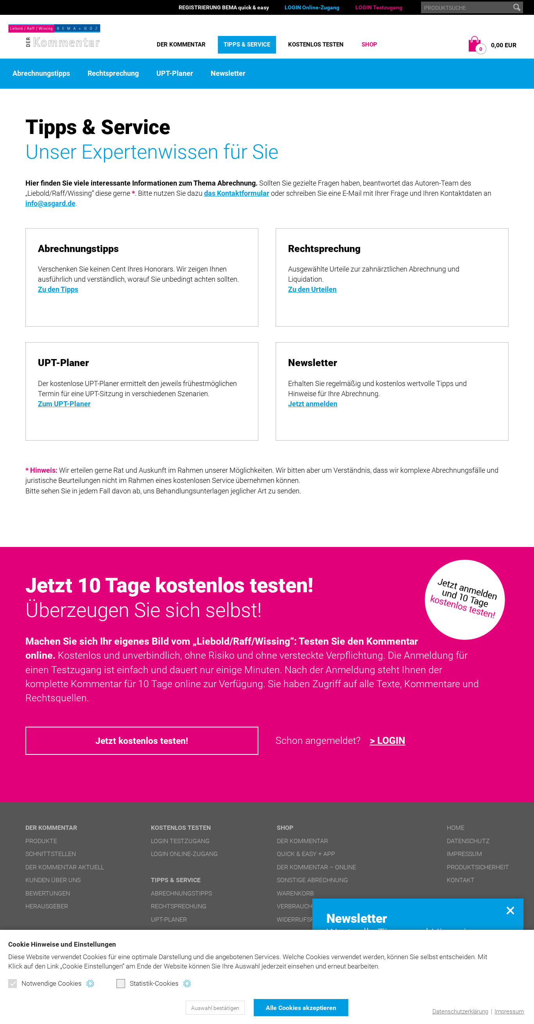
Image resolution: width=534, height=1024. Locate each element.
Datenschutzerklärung (460, 1011)
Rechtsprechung (113, 73)
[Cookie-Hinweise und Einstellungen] (90, 983)
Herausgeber (46, 906)
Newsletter (228, 73)
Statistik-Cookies (154, 983)
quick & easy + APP (306, 854)
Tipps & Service (247, 44)
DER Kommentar (181, 44)
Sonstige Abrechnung (312, 880)
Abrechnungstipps (41, 73)
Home (455, 827)
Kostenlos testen (316, 44)
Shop (369, 44)
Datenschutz (468, 841)
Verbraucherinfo (305, 906)
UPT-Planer (174, 73)
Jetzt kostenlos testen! (141, 741)
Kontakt (461, 880)
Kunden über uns (53, 880)
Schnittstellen (50, 854)
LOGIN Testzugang (378, 7)
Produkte (41, 841)
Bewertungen (47, 893)
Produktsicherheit (478, 867)
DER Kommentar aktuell (64, 867)
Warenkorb (295, 893)
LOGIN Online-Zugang (312, 7)
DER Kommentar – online (316, 867)
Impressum (509, 1011)
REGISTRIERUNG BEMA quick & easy (224, 7)
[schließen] (510, 910)
